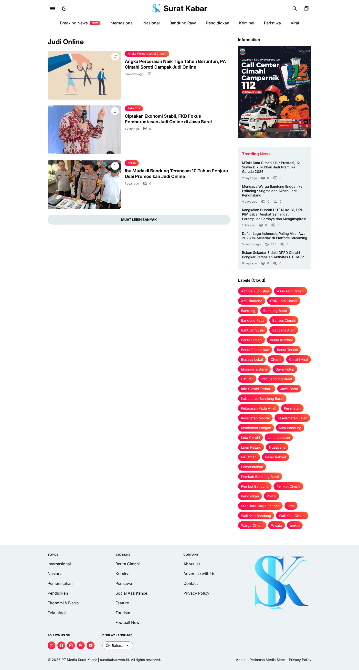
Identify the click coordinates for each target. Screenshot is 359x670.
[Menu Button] (52, 8)
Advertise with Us (199, 573)
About (241, 660)
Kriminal (246, 23)
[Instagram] (71, 645)
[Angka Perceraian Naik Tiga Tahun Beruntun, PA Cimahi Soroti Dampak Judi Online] (84, 75)
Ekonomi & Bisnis (63, 602)
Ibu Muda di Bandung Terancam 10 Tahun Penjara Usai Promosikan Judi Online (176, 173)
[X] (51, 645)
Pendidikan (58, 593)
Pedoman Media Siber (267, 660)
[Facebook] (61, 645)
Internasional (121, 23)
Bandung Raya (182, 23)
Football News (128, 622)
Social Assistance (131, 593)
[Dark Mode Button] (64, 8)
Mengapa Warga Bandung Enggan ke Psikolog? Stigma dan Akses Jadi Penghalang (272, 190)
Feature (122, 602)
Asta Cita (134, 108)
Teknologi (57, 612)
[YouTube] (91, 645)
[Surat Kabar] (157, 8)
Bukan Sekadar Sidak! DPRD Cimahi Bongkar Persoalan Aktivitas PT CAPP (273, 254)
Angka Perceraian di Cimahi (147, 53)
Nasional (151, 23)
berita (132, 163)
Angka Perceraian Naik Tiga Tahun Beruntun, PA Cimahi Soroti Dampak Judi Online (175, 64)
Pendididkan (217, 23)
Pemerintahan (60, 583)
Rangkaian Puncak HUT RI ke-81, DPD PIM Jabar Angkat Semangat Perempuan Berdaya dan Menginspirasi (274, 214)
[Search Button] (295, 8)
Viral (295, 23)
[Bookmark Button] (306, 8)
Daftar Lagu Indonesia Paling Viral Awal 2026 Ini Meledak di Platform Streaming (274, 235)
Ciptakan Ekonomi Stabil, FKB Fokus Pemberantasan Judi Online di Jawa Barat (168, 118)
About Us (191, 563)
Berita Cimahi (128, 563)
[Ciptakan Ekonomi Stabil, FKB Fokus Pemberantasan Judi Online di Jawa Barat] (84, 129)
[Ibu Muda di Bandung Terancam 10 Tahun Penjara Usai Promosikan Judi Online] (84, 184)
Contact (190, 583)
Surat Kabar (185, 8)
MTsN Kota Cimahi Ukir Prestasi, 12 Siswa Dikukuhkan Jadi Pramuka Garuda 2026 (271, 167)
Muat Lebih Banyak (139, 219)
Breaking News (79, 23)
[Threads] (81, 645)
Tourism (123, 612)
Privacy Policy (196, 593)
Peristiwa (272, 23)
